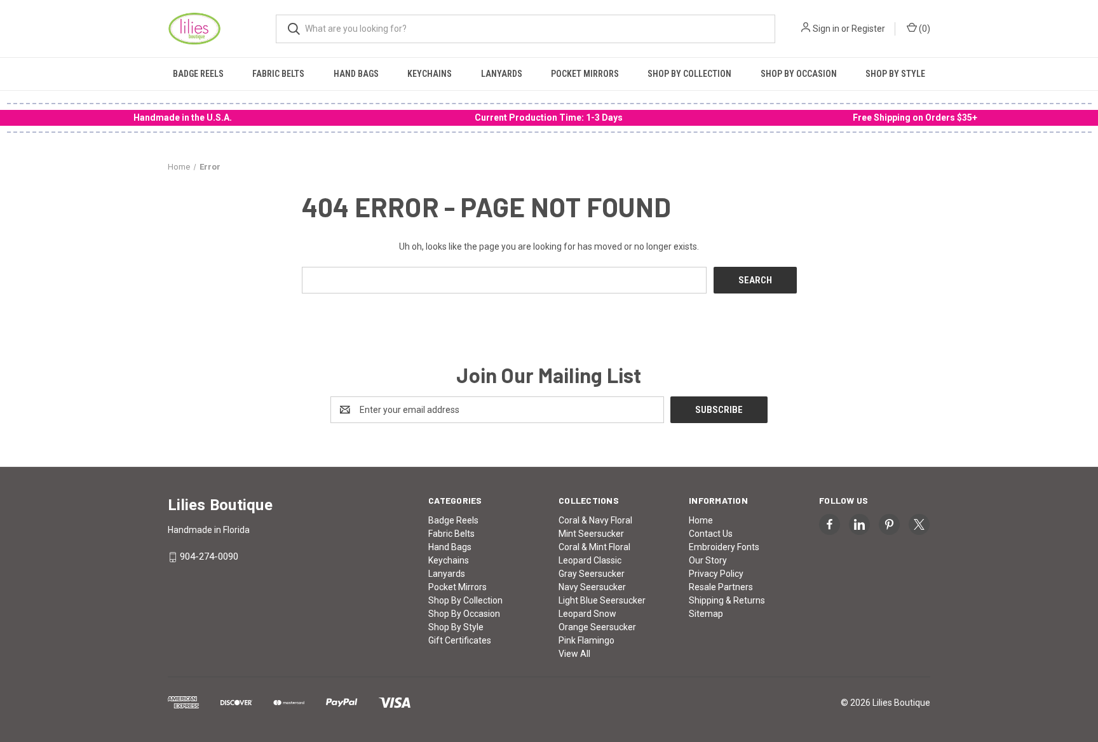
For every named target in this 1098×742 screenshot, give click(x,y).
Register (868, 29)
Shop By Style (895, 74)
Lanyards (501, 74)
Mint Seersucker (591, 534)
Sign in (826, 29)
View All (574, 654)
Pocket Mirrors (585, 74)
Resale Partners (721, 587)
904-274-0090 (209, 557)
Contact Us (711, 534)
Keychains (429, 74)
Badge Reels (198, 74)
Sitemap (706, 614)
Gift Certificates (459, 640)
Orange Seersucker (597, 627)
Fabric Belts (278, 74)
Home (701, 520)
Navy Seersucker (592, 587)
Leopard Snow (587, 614)
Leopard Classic (590, 560)
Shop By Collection (689, 74)
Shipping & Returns (727, 600)
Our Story (708, 560)
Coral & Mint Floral (594, 547)
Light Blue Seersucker (602, 600)
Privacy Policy (716, 574)
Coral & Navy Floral (595, 520)
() (923, 29)
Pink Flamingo (586, 640)
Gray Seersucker (592, 574)
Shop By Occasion (799, 74)
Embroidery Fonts (724, 547)
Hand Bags (356, 74)
